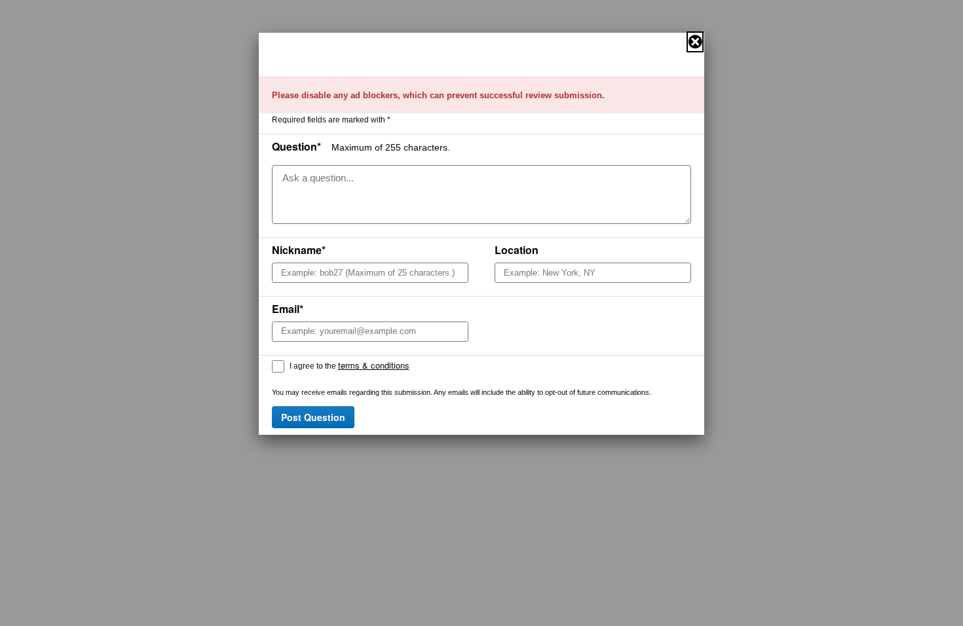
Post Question (313, 417)
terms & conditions (373, 365)
